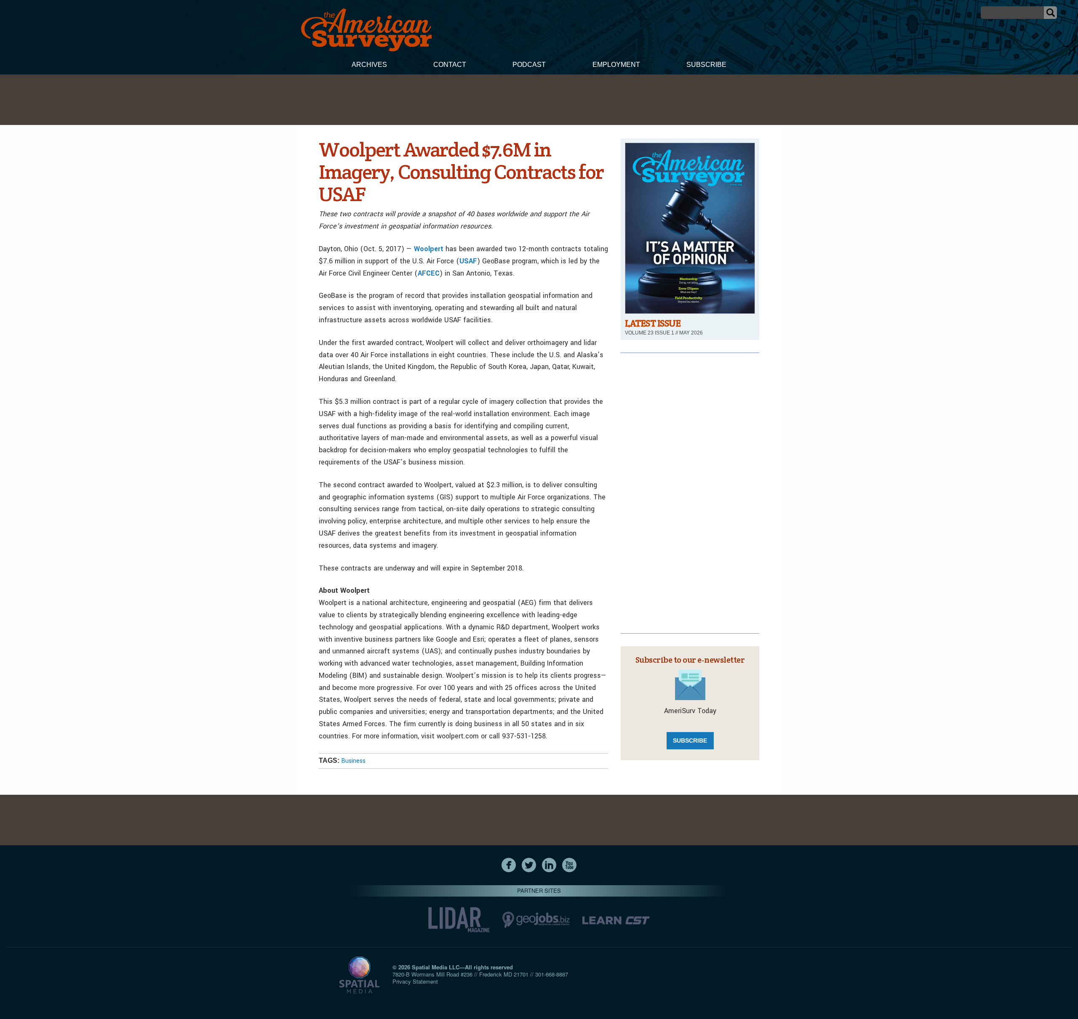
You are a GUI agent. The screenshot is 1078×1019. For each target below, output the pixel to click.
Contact (449, 64)
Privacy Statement (415, 981)
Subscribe (706, 64)
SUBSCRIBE (690, 740)
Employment (616, 64)
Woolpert (428, 249)
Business (353, 760)
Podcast (529, 64)
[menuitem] (369, 65)
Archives (369, 64)
